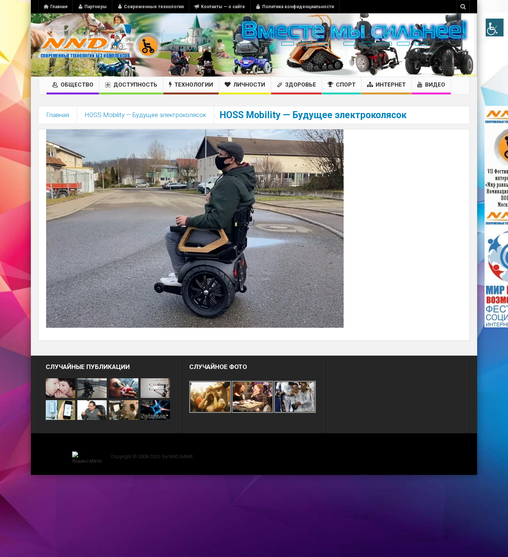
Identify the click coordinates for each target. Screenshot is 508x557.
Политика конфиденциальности (298, 6)
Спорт (346, 84)
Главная (58, 6)
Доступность (135, 84)
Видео (435, 84)
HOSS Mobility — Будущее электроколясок (145, 115)
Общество (77, 84)
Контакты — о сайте (223, 6)
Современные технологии (154, 6)
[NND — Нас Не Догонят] (99, 45)
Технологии (193, 84)
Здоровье (300, 84)
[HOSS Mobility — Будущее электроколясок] (195, 228)
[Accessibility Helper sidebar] (495, 27)
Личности (249, 84)
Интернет (391, 84)
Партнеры (95, 6)
